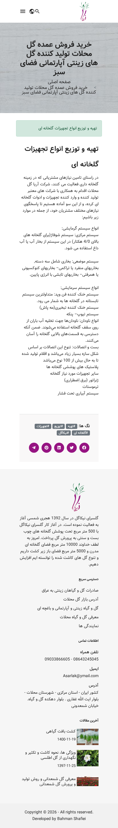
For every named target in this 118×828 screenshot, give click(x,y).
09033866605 (57, 659)
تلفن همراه (89, 652)
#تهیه (71, 426)
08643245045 (86, 659)
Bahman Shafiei (71, 819)
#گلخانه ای (81, 433)
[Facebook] (84, 448)
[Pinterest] (47, 448)
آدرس (94, 685)
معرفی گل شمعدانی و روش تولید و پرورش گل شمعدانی (49, 781)
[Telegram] (34, 448)
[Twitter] (72, 448)
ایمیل (94, 669)
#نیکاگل (64, 433)
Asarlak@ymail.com (81, 676)
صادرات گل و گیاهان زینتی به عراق (70, 590)
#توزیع (58, 426)
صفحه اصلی (59, 82)
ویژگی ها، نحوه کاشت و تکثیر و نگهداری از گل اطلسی (50, 755)
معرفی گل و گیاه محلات (79, 617)
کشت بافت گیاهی (61, 731)
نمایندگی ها (89, 626)
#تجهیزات (43, 426)
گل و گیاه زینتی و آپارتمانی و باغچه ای (68, 608)
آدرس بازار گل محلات (81, 599)
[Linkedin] (59, 448)
